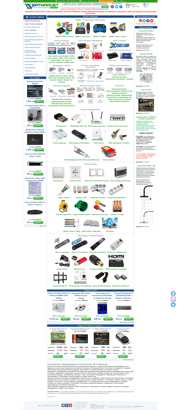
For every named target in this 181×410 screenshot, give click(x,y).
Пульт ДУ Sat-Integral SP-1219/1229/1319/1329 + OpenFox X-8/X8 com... (123, 295)
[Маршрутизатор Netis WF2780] (35, 97)
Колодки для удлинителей (116, 197)
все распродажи (129, 359)
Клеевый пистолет (111, 97)
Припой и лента (118, 99)
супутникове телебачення (68, 391)
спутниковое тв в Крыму (86, 391)
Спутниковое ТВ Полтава (80, 402)
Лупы (130, 97)
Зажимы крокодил (126, 95)
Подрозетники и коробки (81, 214)
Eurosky (55, 56)
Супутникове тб (78, 408)
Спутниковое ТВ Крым (80, 404)
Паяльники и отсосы (127, 91)
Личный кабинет (61, 1)
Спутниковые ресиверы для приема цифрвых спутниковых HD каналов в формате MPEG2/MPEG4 (61, 44)
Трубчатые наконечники (99, 214)
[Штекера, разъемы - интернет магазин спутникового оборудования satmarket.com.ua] (81, 98)
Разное (72, 62)
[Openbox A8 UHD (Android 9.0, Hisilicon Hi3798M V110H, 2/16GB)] (59, 313)
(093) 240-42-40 (101, 4)
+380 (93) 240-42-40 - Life (97, 408)
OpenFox (60, 58)
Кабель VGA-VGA (54, 105)
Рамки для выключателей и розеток (97, 181)
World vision (61, 82)
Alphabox (65, 75)
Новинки (88, 9)
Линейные (52, 75)
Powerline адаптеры (59, 143)
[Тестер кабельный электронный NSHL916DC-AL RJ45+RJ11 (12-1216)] (102, 313)
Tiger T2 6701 (146, 90)
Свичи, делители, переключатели (115, 79)
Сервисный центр (73, 1)
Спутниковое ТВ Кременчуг (81, 406)
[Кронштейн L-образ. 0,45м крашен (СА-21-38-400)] (35, 194)
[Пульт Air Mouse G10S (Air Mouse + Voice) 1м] (35, 218)
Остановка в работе (146, 31)
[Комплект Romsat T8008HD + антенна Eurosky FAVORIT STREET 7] (80, 344)
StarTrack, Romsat (56, 60)
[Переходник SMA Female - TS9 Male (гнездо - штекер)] (81, 313)
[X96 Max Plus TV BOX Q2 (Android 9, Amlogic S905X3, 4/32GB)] (35, 145)
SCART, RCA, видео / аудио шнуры (61, 103)
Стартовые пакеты (109, 160)
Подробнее (51, 396)
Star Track (60, 79)
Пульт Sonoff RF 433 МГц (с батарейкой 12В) (123, 329)
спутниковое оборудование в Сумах (96, 393)
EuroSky (71, 75)
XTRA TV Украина (30, 30)
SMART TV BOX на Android (34, 24)
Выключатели (58, 181)
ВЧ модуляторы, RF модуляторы (80, 286)
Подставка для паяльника (119, 93)
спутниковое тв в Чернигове (104, 391)
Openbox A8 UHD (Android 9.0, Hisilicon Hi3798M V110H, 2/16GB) (58, 295)
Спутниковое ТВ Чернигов (81, 403)
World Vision (59, 62)
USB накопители (79, 269)
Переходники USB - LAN (78, 126)
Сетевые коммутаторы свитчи (117, 126)
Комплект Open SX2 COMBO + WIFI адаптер (59, 329)
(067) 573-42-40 (70, 4)
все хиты (43, 226)
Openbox (54, 58)
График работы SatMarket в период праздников (146, 118)
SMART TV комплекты (82, 36)
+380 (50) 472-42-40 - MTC (97, 406)
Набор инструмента (115, 101)
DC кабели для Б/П (96, 269)
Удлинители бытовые (98, 197)
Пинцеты (110, 99)
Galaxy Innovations (63, 56)
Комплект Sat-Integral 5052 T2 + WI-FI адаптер (103, 329)
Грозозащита (129, 79)
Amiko (50, 56)
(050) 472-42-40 (85, 4)
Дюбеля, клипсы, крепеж (71, 231)
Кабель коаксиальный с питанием (61, 101)
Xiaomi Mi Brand (30, 68)
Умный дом (110, 231)
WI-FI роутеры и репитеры (97, 126)
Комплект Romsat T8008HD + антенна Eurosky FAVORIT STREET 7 (80, 329)
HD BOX (72, 56)
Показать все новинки (128, 322)
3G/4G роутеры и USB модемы (79, 143)
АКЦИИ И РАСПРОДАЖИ (32, 21)
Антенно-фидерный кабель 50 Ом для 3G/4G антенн (82, 160)
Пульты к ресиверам (62, 252)
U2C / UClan (52, 62)
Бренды (124, 1)
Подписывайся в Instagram (146, 23)
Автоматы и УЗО (81, 197)
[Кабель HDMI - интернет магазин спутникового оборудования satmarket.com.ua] (71, 94)
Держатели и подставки (113, 95)
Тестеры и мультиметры (113, 91)
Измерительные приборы (119, 89)
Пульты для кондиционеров (117, 252)
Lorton (49, 58)
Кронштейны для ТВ (60, 286)
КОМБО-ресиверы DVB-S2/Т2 (34, 36)
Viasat (67, 60)
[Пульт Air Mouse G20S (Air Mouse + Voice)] (35, 169)
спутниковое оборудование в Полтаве (71, 393)
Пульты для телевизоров (97, 252)
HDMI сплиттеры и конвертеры (116, 269)
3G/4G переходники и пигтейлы (118, 143)
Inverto (50, 77)
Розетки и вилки (75, 181)
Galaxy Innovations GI (59, 77)
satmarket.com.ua (138, 406)
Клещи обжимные (123, 97)
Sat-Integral (53, 79)
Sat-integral (72, 58)
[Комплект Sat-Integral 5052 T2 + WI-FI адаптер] (101, 344)
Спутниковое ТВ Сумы (80, 407)
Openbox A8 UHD (146, 54)
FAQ (118, 1)
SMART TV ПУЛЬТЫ (99, 36)
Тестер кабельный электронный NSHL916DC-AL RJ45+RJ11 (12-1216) (102, 295)
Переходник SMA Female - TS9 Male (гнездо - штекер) (81, 295)
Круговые (59, 75)
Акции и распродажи (68, 9)
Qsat (73, 77)
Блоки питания (62, 269)
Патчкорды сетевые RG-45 (67, 105)
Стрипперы (127, 99)
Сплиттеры (115, 77)
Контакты (83, 1)
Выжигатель (125, 101)
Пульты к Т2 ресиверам (80, 252)
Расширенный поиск (101, 9)
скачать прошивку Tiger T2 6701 (144, 94)
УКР (146, 7)
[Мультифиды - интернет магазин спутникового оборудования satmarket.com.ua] (100, 78)
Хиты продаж (35, 78)
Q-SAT (66, 58)
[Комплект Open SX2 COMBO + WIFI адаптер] (58, 344)
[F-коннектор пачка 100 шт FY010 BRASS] (35, 121)
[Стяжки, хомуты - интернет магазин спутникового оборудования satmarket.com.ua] (100, 98)
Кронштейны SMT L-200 (146, 166)
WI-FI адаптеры (61, 126)
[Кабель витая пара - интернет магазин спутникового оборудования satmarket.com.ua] (62, 94)
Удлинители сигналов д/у (120, 286)
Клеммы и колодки (117, 214)
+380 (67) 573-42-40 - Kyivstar (98, 405)
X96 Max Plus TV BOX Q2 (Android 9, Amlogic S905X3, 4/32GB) (35, 132)
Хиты (81, 9)
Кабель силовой (63, 197)
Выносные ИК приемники (102, 286)
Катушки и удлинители (63, 214)
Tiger (63, 60)
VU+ (71, 60)
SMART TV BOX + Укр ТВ (117, 36)
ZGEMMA (66, 62)
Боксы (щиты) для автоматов (121, 181)
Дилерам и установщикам (107, 1)
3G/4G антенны (99, 143)
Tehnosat (66, 79)
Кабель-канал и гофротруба (91, 231)
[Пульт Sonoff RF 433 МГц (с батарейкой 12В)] (123, 344)
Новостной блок (93, 1)
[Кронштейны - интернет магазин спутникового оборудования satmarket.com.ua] (90, 78)
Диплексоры (123, 77)
